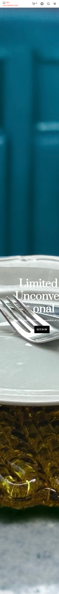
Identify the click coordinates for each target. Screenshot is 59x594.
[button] (34, 3)
